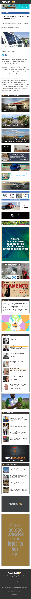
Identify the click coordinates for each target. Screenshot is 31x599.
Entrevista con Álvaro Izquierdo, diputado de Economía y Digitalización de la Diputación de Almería (18, 418)
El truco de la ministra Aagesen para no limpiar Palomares (18, 363)
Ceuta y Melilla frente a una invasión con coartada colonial (18, 348)
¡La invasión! (13, 339)
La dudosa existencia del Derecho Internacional (18, 378)
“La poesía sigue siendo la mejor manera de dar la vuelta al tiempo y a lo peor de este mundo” (18, 432)
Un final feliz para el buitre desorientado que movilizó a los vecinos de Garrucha (19, 490)
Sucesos (14, 27)
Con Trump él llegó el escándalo (18, 370)
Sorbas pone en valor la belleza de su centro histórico (18, 439)
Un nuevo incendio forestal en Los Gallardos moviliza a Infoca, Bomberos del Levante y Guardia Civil (18, 469)
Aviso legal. (14, 594)
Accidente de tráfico (7, 27)
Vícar (18, 27)
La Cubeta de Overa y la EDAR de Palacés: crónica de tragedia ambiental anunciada (18, 387)
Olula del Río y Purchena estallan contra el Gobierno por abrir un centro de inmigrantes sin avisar (18, 476)
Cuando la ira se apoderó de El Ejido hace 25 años (16, 306)
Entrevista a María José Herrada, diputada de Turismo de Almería (18, 425)
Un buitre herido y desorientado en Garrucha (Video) (17, 483)
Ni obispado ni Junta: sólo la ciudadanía (17, 355)
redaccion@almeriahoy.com (14, 591)
